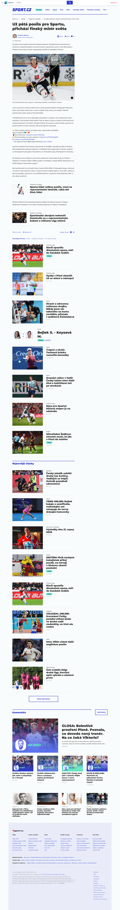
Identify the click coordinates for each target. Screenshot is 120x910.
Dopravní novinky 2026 (99, 843)
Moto (68, 10)
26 (74, 36)
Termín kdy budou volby (19, 845)
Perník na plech (65, 850)
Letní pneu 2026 (97, 838)
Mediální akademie (98, 894)
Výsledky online (78, 10)
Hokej (55, 10)
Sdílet (68, 36)
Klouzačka (52, 860)
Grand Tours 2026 (33, 850)
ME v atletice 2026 (50, 845)
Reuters (49, 874)
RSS (94, 874)
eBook (61, 36)
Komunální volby (17, 850)
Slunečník (45, 860)
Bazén (23, 860)
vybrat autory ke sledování (25, 37)
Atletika (48, 470)
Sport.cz (26, 35)
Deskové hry (67, 863)
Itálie (48, 639)
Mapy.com (27, 857)
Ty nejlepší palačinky (66, 838)
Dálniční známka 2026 (99, 841)
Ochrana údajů (97, 890)
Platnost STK (96, 850)
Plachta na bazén (30, 860)
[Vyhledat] (70, 2)
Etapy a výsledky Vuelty (35, 841)
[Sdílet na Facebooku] (71, 232)
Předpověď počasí (35, 857)
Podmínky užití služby (99, 888)
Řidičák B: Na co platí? (99, 845)
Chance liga (48, 838)
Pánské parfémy (92, 863)
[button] (43, 77)
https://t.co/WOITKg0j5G (48, 137)
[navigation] (2, 2)
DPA (45, 874)
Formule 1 (47, 847)
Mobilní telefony (31, 863)
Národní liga (50, 667)
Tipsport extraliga (36, 184)
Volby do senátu (16, 847)
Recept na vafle (65, 847)
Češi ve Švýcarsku (82, 845)
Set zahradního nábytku (62, 860)
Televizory (74, 863)
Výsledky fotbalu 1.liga (51, 841)
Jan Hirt (30, 843)
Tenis (61, 10)
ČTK (42, 874)
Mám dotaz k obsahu (99, 892)
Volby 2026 (15, 838)
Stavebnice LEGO (41, 863)
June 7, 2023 (47, 142)
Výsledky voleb (16, 843)
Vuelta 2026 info (33, 838)
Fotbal (47, 10)
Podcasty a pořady (93, 10)
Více (104, 10)
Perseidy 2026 (45, 857)
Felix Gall (30, 847)
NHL (46, 850)
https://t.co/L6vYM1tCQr (35, 135)
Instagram (96, 879)
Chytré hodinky (82, 863)
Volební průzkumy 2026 (19, 841)
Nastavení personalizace (100, 899)
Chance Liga (50, 245)
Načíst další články (43, 699)
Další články (101, 712)
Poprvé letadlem (81, 841)
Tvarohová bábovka (66, 845)
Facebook (96, 876)
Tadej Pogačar (32, 845)
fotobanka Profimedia (58, 874)
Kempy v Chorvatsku (83, 838)
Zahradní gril (72, 860)
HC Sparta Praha (50, 238)
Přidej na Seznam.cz (99, 885)
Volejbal (49, 611)
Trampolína (39, 860)
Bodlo (48, 431)
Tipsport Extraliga (37, 238)
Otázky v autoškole (98, 847)
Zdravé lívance (65, 843)
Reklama (95, 883)
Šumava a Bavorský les (83, 843)
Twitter (95, 881)
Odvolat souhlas (98, 897)
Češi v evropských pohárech (66, 857)
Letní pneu (60, 863)
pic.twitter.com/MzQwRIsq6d (23, 139)
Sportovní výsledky (52, 527)
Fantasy (39, 10)
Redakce (95, 872)
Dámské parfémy (52, 863)
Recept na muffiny (66, 841)
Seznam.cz (114, 2)
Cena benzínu (54, 857)
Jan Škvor (20, 35)
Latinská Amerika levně (83, 847)
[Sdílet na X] (74, 232)
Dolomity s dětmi (82, 850)
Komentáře (19, 712)
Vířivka (79, 860)
